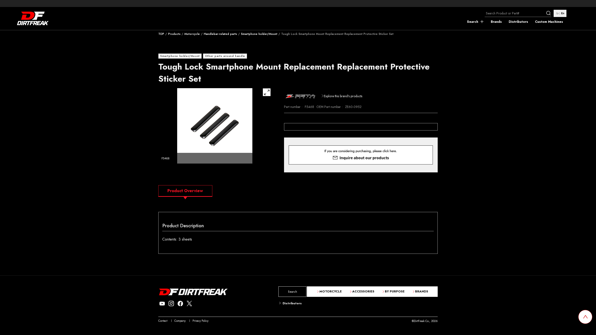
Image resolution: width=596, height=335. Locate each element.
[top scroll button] (585, 317)
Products (174, 34)
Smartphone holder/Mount (259, 34)
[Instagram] (171, 304)
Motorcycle (192, 34)
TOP (161, 34)
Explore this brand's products (343, 96)
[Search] (549, 13)
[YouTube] (162, 304)
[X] (189, 304)
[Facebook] (180, 304)
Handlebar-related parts (220, 34)
